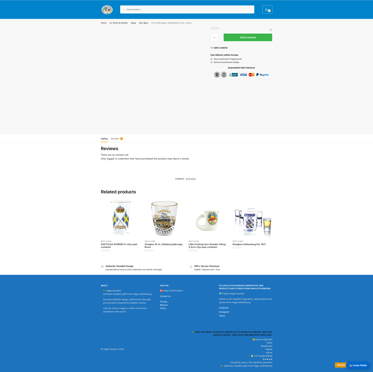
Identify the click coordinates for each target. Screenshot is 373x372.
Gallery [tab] (104, 138)
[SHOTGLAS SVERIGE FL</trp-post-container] (120, 218)
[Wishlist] (136, 203)
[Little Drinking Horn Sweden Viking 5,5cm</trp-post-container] (208, 218)
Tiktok (222, 315)
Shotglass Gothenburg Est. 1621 (249, 244)
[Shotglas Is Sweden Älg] (270, 29)
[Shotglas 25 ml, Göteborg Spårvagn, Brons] (164, 218)
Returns (164, 304)
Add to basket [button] (120, 256)
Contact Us (165, 296)
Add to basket (248, 37)
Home (104, 23)
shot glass (143, 23)
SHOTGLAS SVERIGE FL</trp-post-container (119, 246)
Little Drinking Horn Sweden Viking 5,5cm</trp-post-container (207, 246)
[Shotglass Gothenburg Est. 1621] (252, 218)
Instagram (224, 311)
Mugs (133, 23)
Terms (163, 308)
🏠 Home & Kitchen (119, 23)
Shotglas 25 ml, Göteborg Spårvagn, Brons (164, 246)
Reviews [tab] (116, 138)
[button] (267, 9)
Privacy (163, 301)
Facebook (224, 307)
